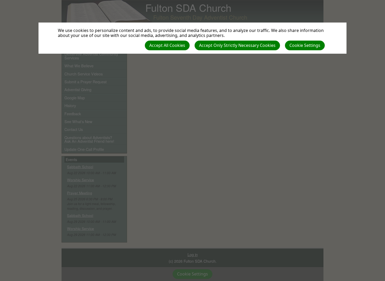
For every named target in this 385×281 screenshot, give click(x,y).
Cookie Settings (304, 45)
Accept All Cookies (167, 45)
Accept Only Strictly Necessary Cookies (237, 45)
